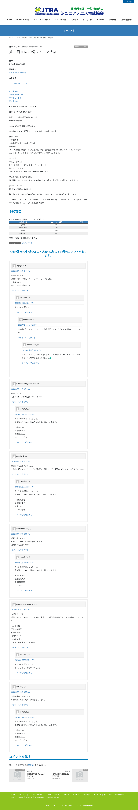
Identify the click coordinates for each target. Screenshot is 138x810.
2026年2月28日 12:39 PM (24, 660)
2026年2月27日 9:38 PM (20, 610)
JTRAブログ (97, 795)
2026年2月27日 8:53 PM (20, 534)
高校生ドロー (14, 101)
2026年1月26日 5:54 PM (24, 303)
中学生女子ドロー (16, 98)
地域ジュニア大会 (80, 46)
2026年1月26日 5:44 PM (20, 271)
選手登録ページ (120, 795)
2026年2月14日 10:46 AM (24, 414)
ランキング (76, 795)
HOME (13, 795)
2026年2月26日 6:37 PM (27, 325)
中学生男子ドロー (16, 95)
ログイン (128, 2)
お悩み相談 (108, 795)
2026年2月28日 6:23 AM (20, 692)
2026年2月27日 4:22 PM (20, 462)
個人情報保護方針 (53, 797)
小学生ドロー (14, 91)
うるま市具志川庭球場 (17, 72)
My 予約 (48, 795)
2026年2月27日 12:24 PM (31, 350)
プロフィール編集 (17, 797)
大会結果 (67, 795)
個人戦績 (86, 795)
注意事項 (57, 795)
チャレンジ (22, 795)
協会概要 (29, 797)
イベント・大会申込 (36, 795)
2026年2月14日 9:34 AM (20, 389)
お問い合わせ (39, 797)
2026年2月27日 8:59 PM (24, 487)
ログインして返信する (20, 290)
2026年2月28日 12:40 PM (24, 717)
